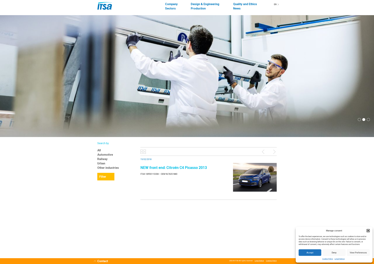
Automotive (105, 154)
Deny (334, 252)
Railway (102, 159)
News (237, 8)
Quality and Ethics (245, 4)
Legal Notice (340, 259)
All (99, 150)
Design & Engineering (205, 4)
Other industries (108, 167)
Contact (102, 261)
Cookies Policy (271, 261)
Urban (101, 163)
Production (198, 8)
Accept (310, 252)
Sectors (170, 8)
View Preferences (358, 252)
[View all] (143, 152)
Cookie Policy (327, 259)
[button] (368, 230)
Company (171, 4)
